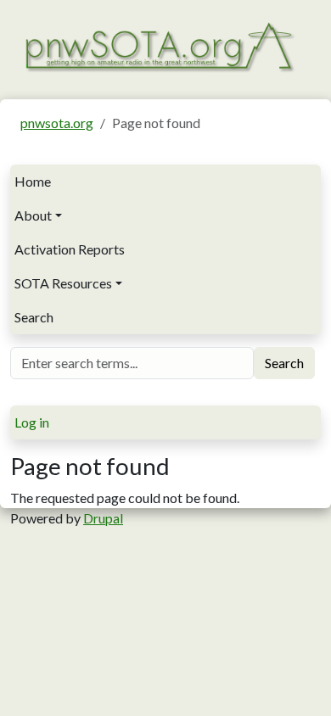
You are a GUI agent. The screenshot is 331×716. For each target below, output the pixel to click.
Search (33, 317)
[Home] (158, 45)
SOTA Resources (63, 283)
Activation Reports (69, 249)
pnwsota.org (56, 123)
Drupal (103, 518)
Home (32, 181)
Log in (31, 422)
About (33, 215)
